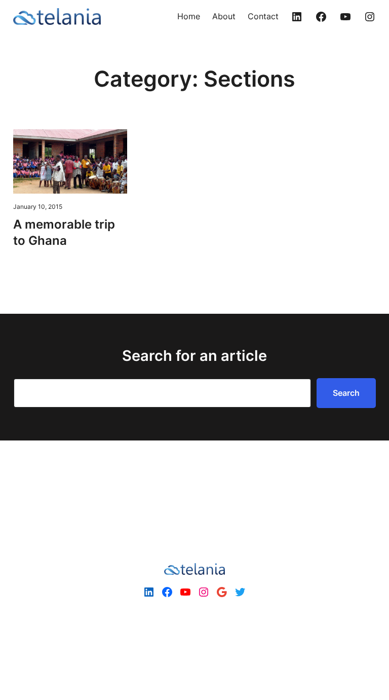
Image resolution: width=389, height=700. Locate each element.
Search (346, 393)
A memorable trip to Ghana (64, 232)
